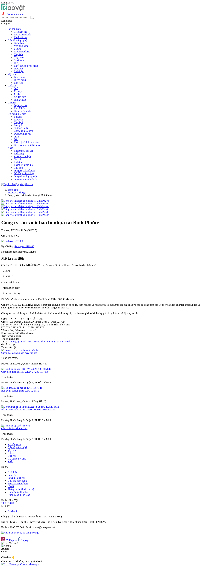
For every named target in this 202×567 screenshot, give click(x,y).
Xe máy (18, 91)
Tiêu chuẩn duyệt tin (18, 483)
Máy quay (19, 57)
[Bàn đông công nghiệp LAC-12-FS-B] (21, 387)
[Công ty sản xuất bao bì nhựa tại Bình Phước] (25, 200)
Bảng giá (12, 475)
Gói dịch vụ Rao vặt (15, 14)
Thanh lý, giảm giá (23, 165)
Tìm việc (18, 82)
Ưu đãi (11, 486)
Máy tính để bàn (22, 51)
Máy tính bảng (21, 46)
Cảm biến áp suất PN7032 (14, 428)
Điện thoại (19, 43)
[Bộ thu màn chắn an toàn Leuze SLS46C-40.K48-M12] (30, 406)
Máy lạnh (18, 122)
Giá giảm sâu (20, 31)
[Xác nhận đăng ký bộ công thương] (20, 532)
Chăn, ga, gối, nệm (23, 131)
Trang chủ (13, 189)
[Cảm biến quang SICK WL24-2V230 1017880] (26, 369)
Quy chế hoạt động (17, 480)
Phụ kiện (18, 68)
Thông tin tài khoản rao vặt (21, 489)
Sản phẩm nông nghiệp (25, 179)
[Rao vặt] (13, 10)
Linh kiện (19, 71)
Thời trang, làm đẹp (23, 150)
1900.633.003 (8, 503)
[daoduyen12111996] (12, 241)
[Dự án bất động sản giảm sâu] (17, 184)
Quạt (16, 136)
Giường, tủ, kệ (21, 128)
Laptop (17, 48)
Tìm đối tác (19, 108)
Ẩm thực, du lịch (22, 156)
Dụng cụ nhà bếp (22, 133)
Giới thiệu (13, 472)
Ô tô (16, 88)
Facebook (12, 511)
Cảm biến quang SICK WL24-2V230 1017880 (24, 371)
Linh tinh (18, 162)
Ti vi (16, 63)
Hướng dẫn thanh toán (19, 495)
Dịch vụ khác (20, 105)
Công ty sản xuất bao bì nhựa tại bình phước (49, 341)
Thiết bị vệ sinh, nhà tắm (26, 142)
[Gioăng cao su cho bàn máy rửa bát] (20, 350)
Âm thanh (19, 60)
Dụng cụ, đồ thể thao (24, 170)
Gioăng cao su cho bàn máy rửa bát (19, 353)
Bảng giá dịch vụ (16, 478)
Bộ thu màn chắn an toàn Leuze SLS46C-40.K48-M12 (28, 409)
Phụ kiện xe (20, 99)
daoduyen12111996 (24, 246)
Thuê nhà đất (20, 37)
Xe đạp (17, 94)
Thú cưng (19, 153)
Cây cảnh (18, 167)
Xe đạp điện (20, 97)
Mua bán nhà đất (22, 34)
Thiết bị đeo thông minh (26, 65)
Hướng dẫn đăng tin (18, 492)
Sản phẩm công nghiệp (25, 176)
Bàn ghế (18, 125)
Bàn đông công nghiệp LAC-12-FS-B (20, 390)
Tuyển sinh (19, 77)
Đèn (16, 139)
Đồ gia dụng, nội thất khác (27, 145)
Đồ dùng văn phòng (24, 173)
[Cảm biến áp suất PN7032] (15, 425)
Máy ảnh (18, 54)
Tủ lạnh (18, 116)
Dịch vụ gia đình (22, 111)
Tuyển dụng (20, 80)
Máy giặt (18, 119)
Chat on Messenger (29, 564)
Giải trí (17, 159)
